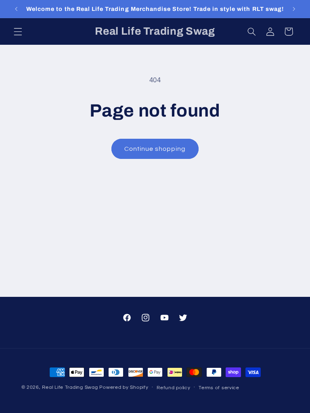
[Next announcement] (294, 9)
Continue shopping (155, 149)
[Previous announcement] (16, 9)
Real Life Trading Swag (70, 387)
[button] (17, 31)
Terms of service (219, 388)
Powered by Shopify (123, 387)
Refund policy (174, 388)
